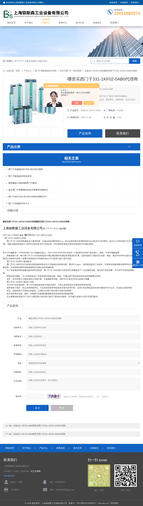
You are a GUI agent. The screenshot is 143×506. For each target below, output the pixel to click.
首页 (18, 71)
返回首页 (113, 2)
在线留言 (124, 2)
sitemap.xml (103, 503)
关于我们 (28, 22)
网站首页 (11, 22)
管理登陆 (114, 503)
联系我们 (135, 2)
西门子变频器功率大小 (18, 203)
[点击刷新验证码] (54, 396)
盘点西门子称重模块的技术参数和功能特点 (28, 190)
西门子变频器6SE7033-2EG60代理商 (25, 169)
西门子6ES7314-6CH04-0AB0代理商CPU (27, 196)
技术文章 (80, 22)
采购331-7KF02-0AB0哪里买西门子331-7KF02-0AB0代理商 (39, 426)
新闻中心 (63, 22)
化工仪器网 (35, 471)
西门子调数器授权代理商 (45, 71)
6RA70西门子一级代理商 (70, 71)
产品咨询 (85, 133)
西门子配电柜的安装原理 (19, 176)
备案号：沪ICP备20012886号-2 (82, 503)
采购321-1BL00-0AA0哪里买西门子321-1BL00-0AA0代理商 (39, 434)
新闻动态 (60, 448)
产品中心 (46, 22)
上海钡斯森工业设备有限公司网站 (28, 2)
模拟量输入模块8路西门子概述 (22, 183)
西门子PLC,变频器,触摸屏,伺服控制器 (31, 61)
